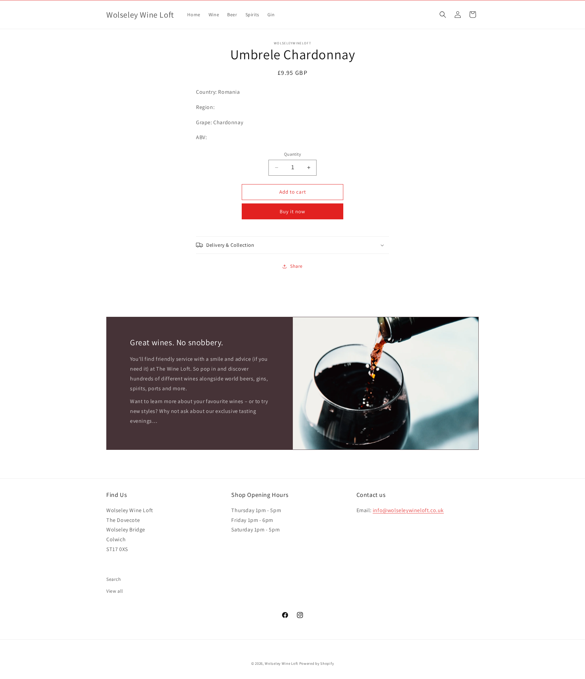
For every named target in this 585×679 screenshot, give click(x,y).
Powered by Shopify (316, 663)
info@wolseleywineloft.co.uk (408, 509)
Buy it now (292, 211)
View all (114, 591)
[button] (442, 14)
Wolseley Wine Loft (281, 663)
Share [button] (296, 266)
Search (113, 579)
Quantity (292, 154)
